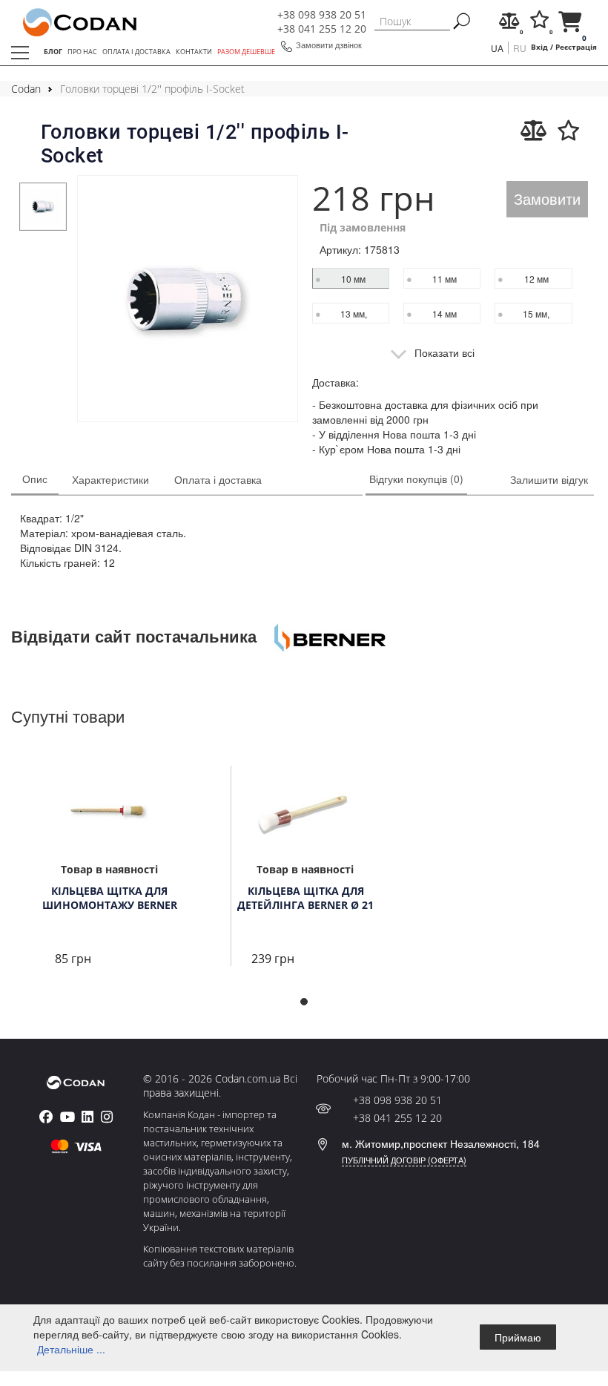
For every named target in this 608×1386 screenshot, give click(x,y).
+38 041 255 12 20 (321, 29)
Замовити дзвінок (329, 44)
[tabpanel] (43, 207)
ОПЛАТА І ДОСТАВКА (136, 51)
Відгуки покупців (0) (416, 478)
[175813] (188, 300)
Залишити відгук (549, 479)
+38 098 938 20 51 (321, 14)
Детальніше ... (71, 1348)
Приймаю (518, 1337)
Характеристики (110, 479)
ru (519, 48)
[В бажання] (569, 130)
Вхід (539, 47)
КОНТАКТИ (194, 51)
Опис (34, 478)
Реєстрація (576, 47)
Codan (26, 89)
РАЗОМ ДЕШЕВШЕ (246, 51)
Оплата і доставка (218, 479)
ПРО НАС (82, 51)
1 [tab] (308, 1006)
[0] (509, 23)
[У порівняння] (533, 130)
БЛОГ (53, 51)
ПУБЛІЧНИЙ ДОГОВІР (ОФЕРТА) (404, 1160)
